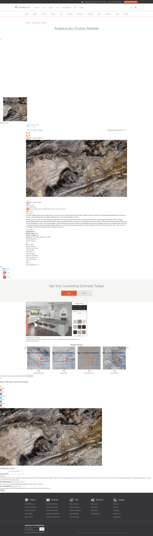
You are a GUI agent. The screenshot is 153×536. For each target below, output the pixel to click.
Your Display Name (5, 482)
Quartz (53, 14)
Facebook (121, 146)
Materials (37, 8)
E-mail (121, 151)
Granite (27, 14)
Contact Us (116, 514)
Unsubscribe (40, 533)
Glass (99, 14)
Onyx (61, 14)
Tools (57, 8)
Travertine (70, 14)
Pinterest (121, 157)
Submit (2, 490)
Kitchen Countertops (30, 507)
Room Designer (74, 504)
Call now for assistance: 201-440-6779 (94, 2)
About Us (115, 504)
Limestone (90, 14)
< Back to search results (32, 125)
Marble (35, 14)
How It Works (29, 514)
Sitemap (126, 533)
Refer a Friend (29, 517)
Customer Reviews (30, 510)
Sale (75, 8)
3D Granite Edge (74, 517)
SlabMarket (94, 507)
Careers (115, 507)
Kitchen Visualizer (74, 507)
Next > (34, 127)
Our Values (116, 510)
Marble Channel (95, 514)
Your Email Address (5, 486)
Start (69, 293)
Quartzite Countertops (52, 514)
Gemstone (80, 14)
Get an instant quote (130, 2)
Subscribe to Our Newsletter (34, 525)
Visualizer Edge (74, 514)
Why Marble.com (29, 504)
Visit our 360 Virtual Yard (115, 2)
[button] (136, 7)
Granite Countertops (52, 507)
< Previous (30, 130)
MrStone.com (94, 510)
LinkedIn (120, 154)
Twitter (120, 149)
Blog (44, 8)
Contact (82, 8)
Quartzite (44, 14)
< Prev (27, 127)
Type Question (4, 474)
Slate (117, 14)
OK (42, 529)
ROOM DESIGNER (66, 8)
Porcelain (125, 14)
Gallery (51, 8)
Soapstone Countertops (53, 517)
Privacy (121, 533)
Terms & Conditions (114, 533)
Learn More (30, 376)
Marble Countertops (52, 504)
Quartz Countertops (51, 510)
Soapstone (108, 14)
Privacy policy (117, 517)
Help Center (94, 504)
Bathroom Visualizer (75, 510)
